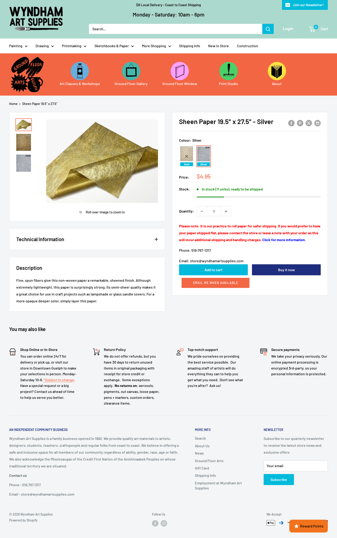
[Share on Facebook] (291, 122)
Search (200, 438)
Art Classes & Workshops (80, 83)
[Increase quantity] (226, 211)
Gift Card (202, 468)
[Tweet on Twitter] (309, 122)
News (199, 453)
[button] (215, 282)
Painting (15, 46)
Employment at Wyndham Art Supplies (218, 485)
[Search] (268, 29)
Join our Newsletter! (308, 5)
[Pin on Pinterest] (300, 122)
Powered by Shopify (23, 520)
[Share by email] (317, 122)
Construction (247, 46)
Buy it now (286, 270)
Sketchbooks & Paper (111, 46)
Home (13, 104)
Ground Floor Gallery (131, 83)
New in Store (218, 46)
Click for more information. (284, 240)
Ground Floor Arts (209, 460)
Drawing (42, 46)
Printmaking (71, 46)
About (277, 83)
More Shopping (154, 46)
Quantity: (186, 211)
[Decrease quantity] (202, 211)
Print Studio (228, 83)
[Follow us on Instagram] (164, 523)
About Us (202, 446)
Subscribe (279, 479)
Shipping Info (189, 46)
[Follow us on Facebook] (155, 523)
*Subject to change (59, 380)
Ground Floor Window (179, 83)
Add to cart (213, 270)
